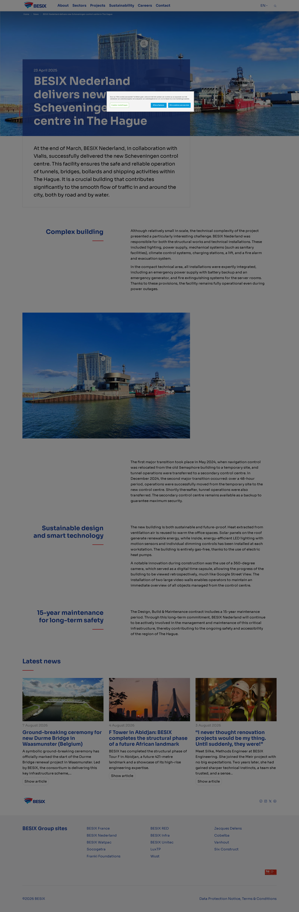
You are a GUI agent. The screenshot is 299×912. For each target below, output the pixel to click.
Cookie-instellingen (119, 105)
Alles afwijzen (158, 105)
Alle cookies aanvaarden (179, 105)
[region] (150, 101)
